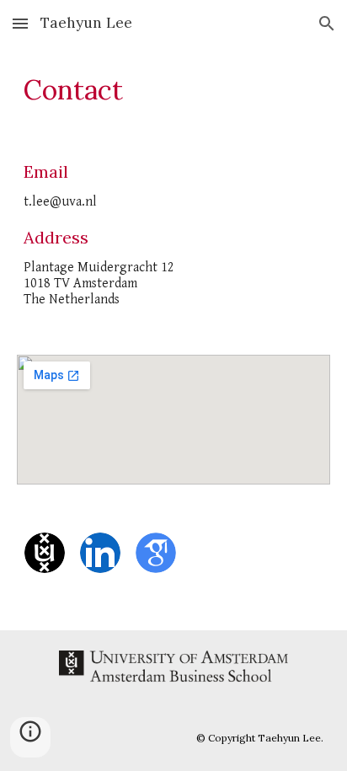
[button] (20, 23)
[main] (173, 90)
